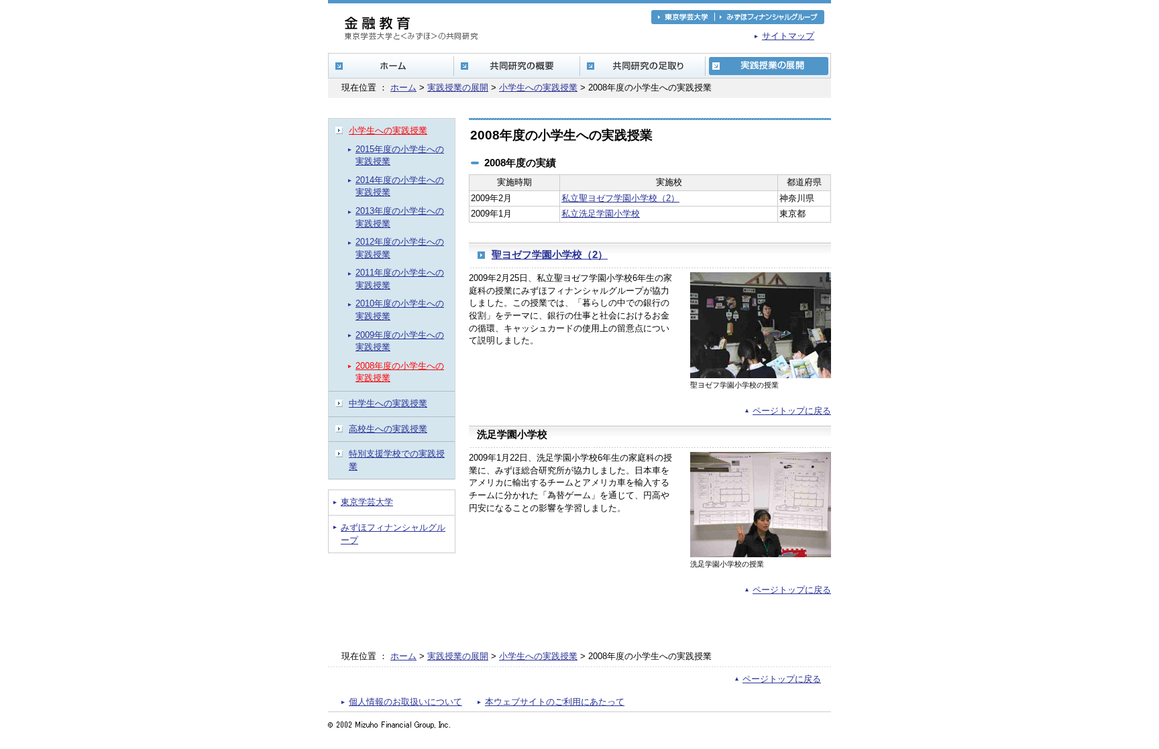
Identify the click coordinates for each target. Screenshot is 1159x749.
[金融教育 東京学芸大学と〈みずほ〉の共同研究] (411, 35)
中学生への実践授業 (388, 403)
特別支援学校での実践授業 (397, 460)
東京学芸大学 (367, 502)
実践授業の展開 (457, 87)
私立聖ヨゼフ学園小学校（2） (620, 198)
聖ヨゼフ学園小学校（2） (550, 254)
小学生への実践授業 (538, 87)
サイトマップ (788, 36)
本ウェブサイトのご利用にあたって (554, 702)
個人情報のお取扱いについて (405, 702)
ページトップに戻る (792, 411)
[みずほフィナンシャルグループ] (769, 17)
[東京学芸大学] (683, 17)
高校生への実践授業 (388, 429)
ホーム (403, 87)
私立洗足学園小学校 (600, 214)
